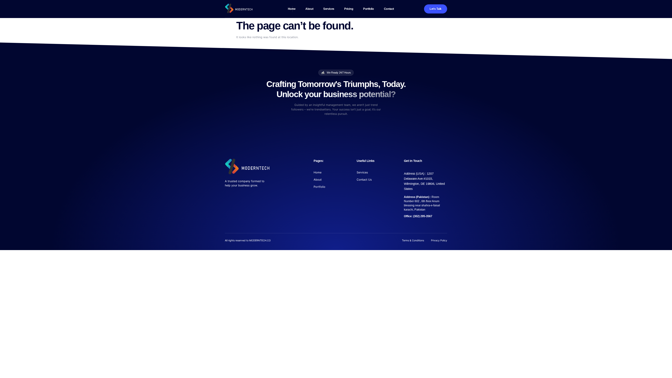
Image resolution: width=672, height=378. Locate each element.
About (309, 8)
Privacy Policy (439, 240)
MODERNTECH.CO (260, 240)
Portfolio (368, 8)
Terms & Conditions (413, 240)
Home (291, 8)
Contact (389, 8)
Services (328, 8)
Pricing (348, 8)
